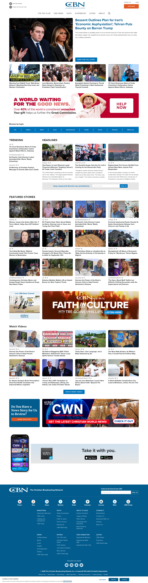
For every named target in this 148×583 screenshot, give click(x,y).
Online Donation (82, 513)
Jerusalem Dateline (63, 548)
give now (131, 6)
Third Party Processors (84, 574)
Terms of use (42, 574)
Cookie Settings (102, 579)
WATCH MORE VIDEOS (74, 392)
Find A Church (62, 522)
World (42, 130)
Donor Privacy (60, 574)
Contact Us (127, 2)
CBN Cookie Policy (71, 574)
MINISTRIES (41, 510)
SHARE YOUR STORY (24, 419)
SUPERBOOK (80, 13)
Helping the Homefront (41, 520)
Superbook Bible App (82, 541)
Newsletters (100, 513)
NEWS (39, 535)
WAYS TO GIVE (82, 510)
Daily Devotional (63, 513)
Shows (100, 130)
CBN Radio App (101, 543)
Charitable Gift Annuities (81, 523)
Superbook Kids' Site (83, 545)
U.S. (15, 130)
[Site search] (109, 14)
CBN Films (40, 524)
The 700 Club (44, 13)
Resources (60, 525)
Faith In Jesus (62, 519)
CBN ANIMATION (83, 535)
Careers (99, 522)
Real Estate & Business (81, 527)
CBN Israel (41, 516)
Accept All (124, 579)
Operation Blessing (44, 513)
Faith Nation (61, 545)
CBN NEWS (58, 13)
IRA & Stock (80, 519)
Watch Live (130, 130)
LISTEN (92, 13)
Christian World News (62, 541)
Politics (28, 130)
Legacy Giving (81, 516)
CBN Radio (100, 537)
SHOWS (60, 535)
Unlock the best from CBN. (111, 489)
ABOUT (102, 13)
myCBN (106, 574)
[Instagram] (76, 565)
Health (86, 130)
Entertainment (70, 130)
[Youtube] (66, 565)
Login (137, 2)
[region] (74, 579)
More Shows (61, 551)
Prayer (59, 516)
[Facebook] (71, 565)
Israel (55, 130)
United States (42, 537)
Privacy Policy (51, 574)
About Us (99, 525)
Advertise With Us (102, 519)
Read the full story (86, 60)
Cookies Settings (97, 574)
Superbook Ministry (83, 537)
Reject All (113, 579)
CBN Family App (62, 554)
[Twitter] (81, 565)
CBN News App (42, 555)
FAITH (69, 13)
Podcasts (115, 130)
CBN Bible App (62, 527)
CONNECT (100, 510)
